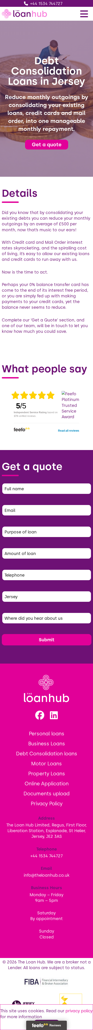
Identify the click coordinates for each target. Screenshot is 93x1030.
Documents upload (46, 793)
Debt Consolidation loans (46, 753)
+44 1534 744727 (46, 3)
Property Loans (46, 773)
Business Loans (46, 743)
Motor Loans (46, 763)
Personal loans (46, 733)
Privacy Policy (47, 803)
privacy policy (79, 1010)
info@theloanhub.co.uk (47, 875)
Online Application (47, 783)
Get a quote (46, 144)
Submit (46, 639)
